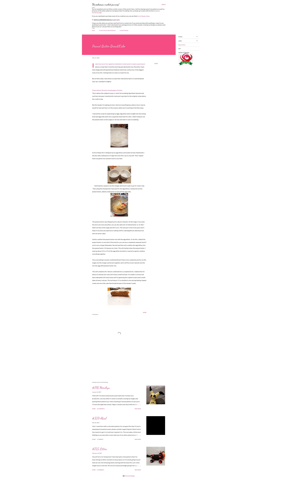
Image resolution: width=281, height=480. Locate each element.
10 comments (100, 408)
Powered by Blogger (129, 476)
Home (93, 30)
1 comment (100, 439)
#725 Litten (99, 449)
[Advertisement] (117, 363)
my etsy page (115, 19)
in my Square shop (143, 16)
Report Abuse (181, 44)
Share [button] (156, 63)
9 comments (100, 469)
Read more (138, 408)
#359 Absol (99, 418)
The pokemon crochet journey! (105, 4)
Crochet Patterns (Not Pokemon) (107, 30)
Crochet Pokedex (124, 30)
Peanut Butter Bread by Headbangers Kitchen (107, 90)
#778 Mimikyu (101, 388)
